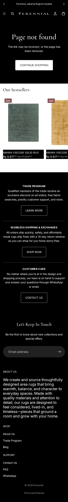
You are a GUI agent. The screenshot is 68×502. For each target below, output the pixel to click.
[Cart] (63, 13)
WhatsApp (9, 475)
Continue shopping (34, 65)
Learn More (34, 210)
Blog (5, 447)
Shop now (34, 252)
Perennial (38, 485)
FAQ (5, 469)
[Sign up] (59, 352)
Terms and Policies (34, 493)
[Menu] (4, 13)
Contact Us (34, 297)
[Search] (12, 13)
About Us (9, 434)
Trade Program (12, 440)
